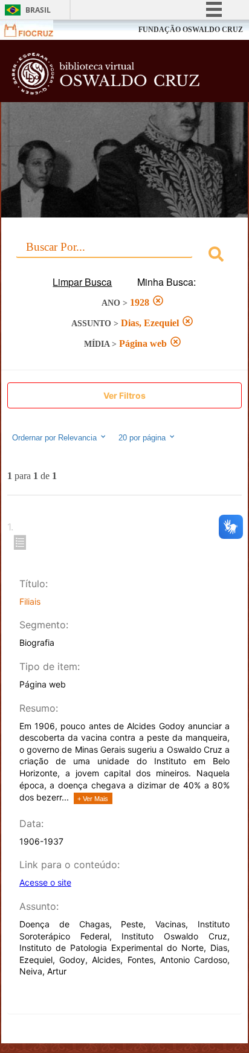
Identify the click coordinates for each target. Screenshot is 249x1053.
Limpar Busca (82, 282)
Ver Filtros (124, 395)
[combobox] (124, 256)
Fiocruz (36, 30)
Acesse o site (45, 882)
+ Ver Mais (92, 798)
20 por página (143, 438)
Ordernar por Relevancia (54, 438)
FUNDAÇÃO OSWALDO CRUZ (190, 29)
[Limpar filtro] (158, 302)
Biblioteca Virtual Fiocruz (105, 74)
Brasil (38, 10)
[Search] (216, 256)
